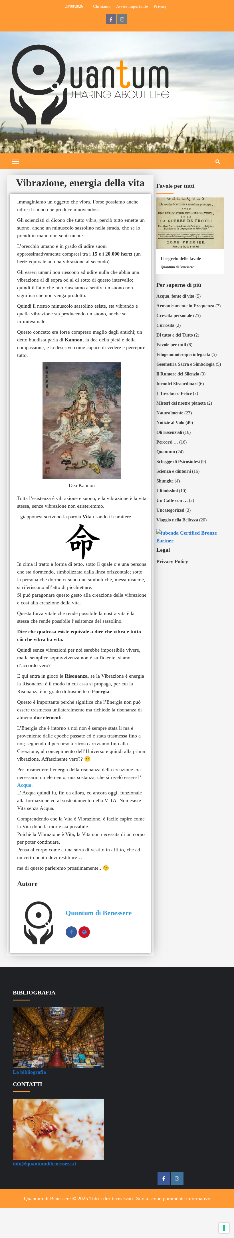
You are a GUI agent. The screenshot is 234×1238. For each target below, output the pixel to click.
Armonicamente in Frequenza (185, 305)
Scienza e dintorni (173, 471)
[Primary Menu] (15, 160)
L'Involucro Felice (174, 393)
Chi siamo (101, 6)
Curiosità (165, 325)
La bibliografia (29, 1072)
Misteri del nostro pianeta (181, 403)
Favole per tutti (171, 344)
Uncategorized (170, 510)
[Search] (217, 162)
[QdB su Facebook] (111, 19)
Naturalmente (169, 412)
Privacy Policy (172, 561)
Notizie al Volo (170, 422)
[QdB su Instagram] (122, 19)
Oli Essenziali (169, 432)
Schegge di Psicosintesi (178, 461)
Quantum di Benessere (99, 913)
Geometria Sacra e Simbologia (185, 364)
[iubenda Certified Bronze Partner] (190, 536)
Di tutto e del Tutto (174, 335)
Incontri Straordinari (176, 383)
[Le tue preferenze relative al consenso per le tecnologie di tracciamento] (224, 1228)
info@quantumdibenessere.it (44, 1163)
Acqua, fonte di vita (175, 296)
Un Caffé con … (172, 500)
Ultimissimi (167, 490)
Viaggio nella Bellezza (177, 519)
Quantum (165, 451)
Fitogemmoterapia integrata (183, 354)
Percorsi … (167, 442)
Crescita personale (174, 315)
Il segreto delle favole (181, 258)
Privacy (160, 6)
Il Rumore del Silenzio (177, 373)
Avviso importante (132, 6)
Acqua (24, 785)
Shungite (165, 480)
